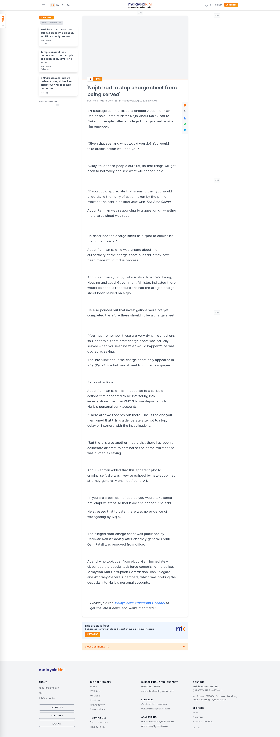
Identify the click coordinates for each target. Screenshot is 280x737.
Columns (198, 717)
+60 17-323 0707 (150, 686)
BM (57, 5)
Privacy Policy (97, 726)
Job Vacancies (47, 698)
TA (68, 5)
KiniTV (93, 686)
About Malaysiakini (49, 687)
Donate (57, 723)
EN (52, 5)
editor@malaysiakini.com (155, 708)
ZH (63, 5)
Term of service (99, 722)
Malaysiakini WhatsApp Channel (139, 603)
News (195, 712)
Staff (41, 693)
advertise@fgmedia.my (154, 726)
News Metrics (97, 709)
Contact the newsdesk (154, 704)
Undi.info (95, 700)
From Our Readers (203, 721)
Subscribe (231, 5)
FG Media (95, 695)
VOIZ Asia (95, 691)
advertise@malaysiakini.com (157, 721)
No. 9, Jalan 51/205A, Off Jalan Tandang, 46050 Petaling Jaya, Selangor (215, 698)
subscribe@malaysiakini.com (157, 691)
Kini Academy (97, 704)
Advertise (57, 707)
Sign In (218, 4)
